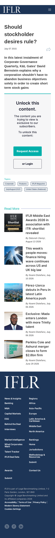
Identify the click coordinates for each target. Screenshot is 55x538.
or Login (27, 163)
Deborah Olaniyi (37, 238)
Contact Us (34, 470)
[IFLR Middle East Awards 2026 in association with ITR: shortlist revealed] (13, 223)
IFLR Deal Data (12, 457)
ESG (7, 419)
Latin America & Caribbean (37, 420)
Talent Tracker (12, 452)
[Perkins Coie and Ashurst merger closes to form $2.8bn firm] (13, 349)
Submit (33, 462)
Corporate (9, 184)
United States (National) (36, 189)
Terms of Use (24, 502)
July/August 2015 (13, 189)
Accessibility (11, 502)
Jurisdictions (36, 449)
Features (23, 184)
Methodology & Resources (37, 456)
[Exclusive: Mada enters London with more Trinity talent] (13, 321)
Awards (9, 470)
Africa (32, 403)
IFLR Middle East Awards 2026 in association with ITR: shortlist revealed (38, 224)
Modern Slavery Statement (17, 505)
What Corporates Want (13, 445)
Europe (33, 414)
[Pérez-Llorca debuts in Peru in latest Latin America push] (13, 292)
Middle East (35, 426)
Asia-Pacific (35, 408)
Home (32, 444)
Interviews (10, 429)
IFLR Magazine (38, 184)
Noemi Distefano (37, 275)
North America (36, 431)
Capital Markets (13, 414)
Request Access (27, 151)
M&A (7, 408)
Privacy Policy (39, 502)
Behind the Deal (13, 424)
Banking (9, 403)
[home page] (12, 10)
